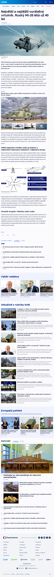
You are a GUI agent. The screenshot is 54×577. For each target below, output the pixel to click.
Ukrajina (13, 6)
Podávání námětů (23, 552)
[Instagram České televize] (39, 538)
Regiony (33, 6)
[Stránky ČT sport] (14, 559)
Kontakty (37, 555)
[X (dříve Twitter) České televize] (47, 538)
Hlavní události (6, 6)
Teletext (5, 547)
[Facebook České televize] (42, 538)
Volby (18, 6)
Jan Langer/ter (4, 22)
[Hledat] (46, 2)
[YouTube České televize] (44, 538)
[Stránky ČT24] (5, 559)
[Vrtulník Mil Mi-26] (27, 40)
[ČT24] (4, 2)
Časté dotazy (6, 555)
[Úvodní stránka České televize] (10, 538)
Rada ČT (5, 550)
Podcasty (37, 547)
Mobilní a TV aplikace (40, 552)
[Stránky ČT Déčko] (33, 559)
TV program (6, 542)
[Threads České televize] (50, 538)
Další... (38, 6)
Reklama (5, 544)
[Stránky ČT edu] (49, 559)
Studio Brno (38, 544)
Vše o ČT (21, 555)
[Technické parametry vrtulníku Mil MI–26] (24, 177)
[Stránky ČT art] (41, 559)
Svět (28, 6)
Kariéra (37, 550)
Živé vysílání (38, 542)
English (13, 574)
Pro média (21, 542)
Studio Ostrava (22, 547)
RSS (50, 574)
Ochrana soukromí (19, 574)
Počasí (20, 550)
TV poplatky (22, 544)
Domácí (23, 6)
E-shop (5, 552)
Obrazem (14, 235)
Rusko (8, 235)
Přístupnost (27, 574)
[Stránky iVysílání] (24, 559)
